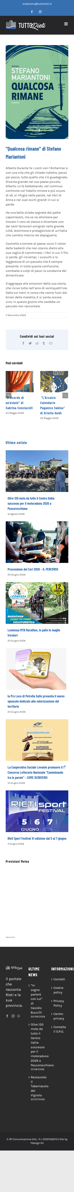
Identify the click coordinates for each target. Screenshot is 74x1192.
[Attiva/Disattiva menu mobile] (66, 24)
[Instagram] (13, 1016)
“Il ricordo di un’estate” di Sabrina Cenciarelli (19, 402)
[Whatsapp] (18, 1016)
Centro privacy (59, 1016)
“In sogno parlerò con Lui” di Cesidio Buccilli (37, 998)
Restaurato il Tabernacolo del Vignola (37, 1086)
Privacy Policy (59, 1003)
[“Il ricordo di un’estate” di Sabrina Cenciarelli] (20, 381)
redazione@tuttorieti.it (37, 4)
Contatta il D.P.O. (60, 1029)
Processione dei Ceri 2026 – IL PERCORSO (33, 569)
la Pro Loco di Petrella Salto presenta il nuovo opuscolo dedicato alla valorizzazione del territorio (36, 701)
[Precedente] (8, 395)
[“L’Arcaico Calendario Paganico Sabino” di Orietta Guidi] (54, 381)
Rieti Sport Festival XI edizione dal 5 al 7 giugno (37, 838)
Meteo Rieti (10, 937)
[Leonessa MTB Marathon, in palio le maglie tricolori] (37, 603)
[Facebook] (7, 1016)
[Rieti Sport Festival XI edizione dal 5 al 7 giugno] (37, 811)
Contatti (59, 979)
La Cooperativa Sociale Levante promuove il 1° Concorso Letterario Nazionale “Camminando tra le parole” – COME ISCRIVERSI (36, 772)
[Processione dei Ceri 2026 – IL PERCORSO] (37, 542)
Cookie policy (58, 990)
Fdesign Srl (37, 1143)
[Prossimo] (65, 395)
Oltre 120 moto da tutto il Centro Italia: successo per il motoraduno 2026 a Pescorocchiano (31, 503)
